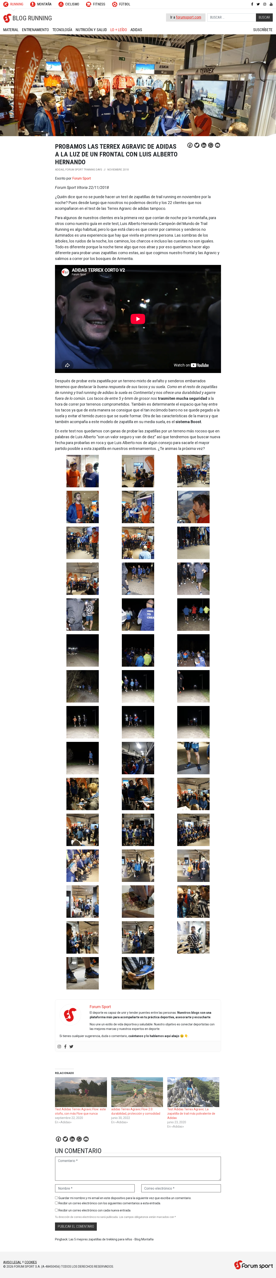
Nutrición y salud (91, 29)
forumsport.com (188, 17)
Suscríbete (263, 29)
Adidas (136, 29)
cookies (31, 1262)
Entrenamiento (35, 29)
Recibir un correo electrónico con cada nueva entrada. (94, 1210)
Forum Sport (81, 178)
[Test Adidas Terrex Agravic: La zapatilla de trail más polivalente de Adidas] (193, 1092)
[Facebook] (65, 1046)
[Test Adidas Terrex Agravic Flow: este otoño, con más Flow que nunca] (81, 1092)
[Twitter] (71, 1046)
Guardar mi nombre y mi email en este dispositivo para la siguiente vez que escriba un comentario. (124, 1198)
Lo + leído (118, 29)
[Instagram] (59, 1046)
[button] (82, 471)
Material (11, 29)
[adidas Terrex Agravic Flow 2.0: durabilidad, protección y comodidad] (137, 1092)
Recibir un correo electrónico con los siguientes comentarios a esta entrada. (109, 1203)
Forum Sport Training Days (83, 169)
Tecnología (62, 29)
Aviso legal (12, 1262)
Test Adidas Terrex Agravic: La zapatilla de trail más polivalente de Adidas (191, 1113)
